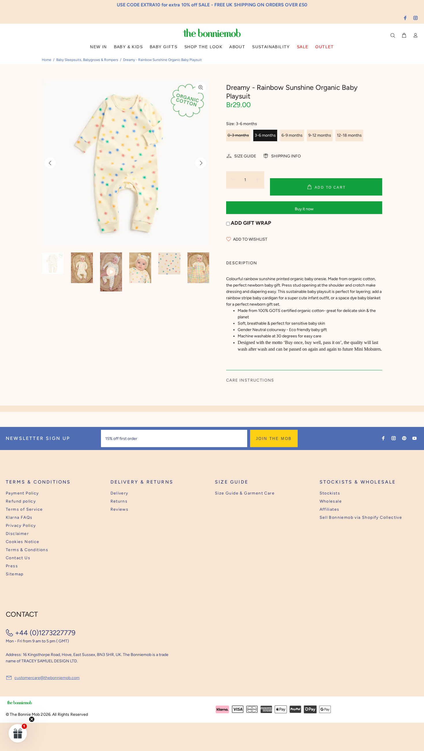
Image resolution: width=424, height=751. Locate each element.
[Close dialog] (319, 331)
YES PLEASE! (249, 379)
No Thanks (250, 393)
